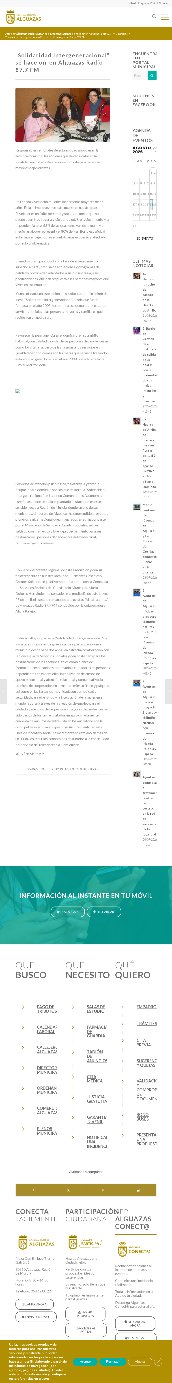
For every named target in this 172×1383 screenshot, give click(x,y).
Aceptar (85, 1361)
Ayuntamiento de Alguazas (76, 769)
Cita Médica (95, 1079)
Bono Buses (143, 1116)
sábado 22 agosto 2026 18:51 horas (149, 3)
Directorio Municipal (49, 1070)
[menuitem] (147, 3)
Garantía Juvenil (97, 1119)
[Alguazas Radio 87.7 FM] (168, 691)
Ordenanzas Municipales (50, 1090)
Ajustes (140, 1361)
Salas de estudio (96, 1009)
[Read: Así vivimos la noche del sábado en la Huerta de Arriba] (137, 276)
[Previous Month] (155, 149)
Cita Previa (144, 1042)
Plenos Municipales (50, 1131)
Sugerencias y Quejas (150, 1063)
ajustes (44, 1379)
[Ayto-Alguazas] (23, 17)
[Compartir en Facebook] (33, 1190)
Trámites (147, 1023)
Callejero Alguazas (48, 1049)
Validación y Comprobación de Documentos (153, 1089)
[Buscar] (152, 17)
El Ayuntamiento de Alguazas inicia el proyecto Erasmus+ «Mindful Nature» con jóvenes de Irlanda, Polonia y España (153, 718)
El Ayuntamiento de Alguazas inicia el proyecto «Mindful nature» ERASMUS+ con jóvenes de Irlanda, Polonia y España (153, 627)
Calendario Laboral (50, 1029)
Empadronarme (154, 1006)
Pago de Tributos (47, 1009)
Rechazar (113, 1361)
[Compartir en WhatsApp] (103, 1190)
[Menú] (162, 17)
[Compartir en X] (68, 1190)
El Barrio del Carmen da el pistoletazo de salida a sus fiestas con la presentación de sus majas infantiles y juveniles (152, 365)
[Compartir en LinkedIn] (138, 1190)
